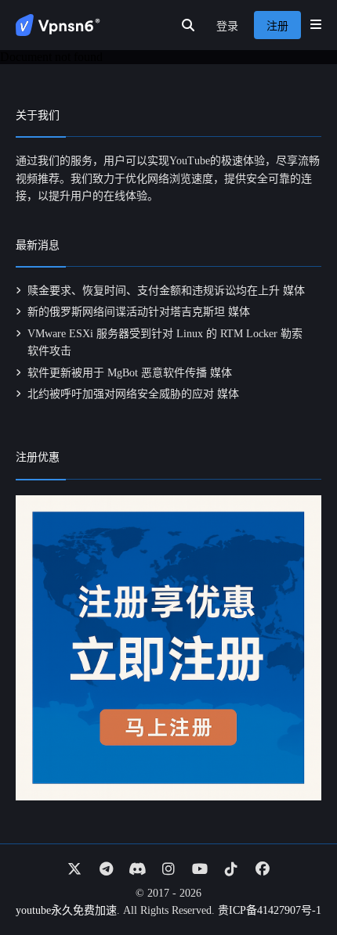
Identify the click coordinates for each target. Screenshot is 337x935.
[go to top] (294, 878)
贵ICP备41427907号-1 (269, 910)
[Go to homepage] (58, 25)
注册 (277, 26)
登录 (227, 26)
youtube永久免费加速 (66, 910)
